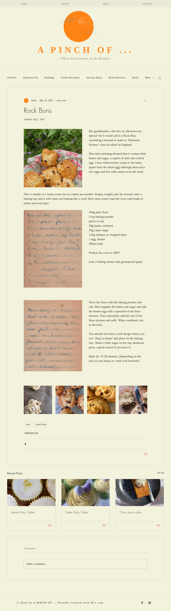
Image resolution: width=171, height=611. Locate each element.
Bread (135, 77)
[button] (159, 77)
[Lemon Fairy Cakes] (31, 492)
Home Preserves (117, 77)
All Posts (11, 77)
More (148, 77)
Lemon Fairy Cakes (23, 512)
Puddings (49, 77)
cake (28, 424)
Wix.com (97, 602)
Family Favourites (70, 77)
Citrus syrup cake (130, 512)
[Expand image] (38, 400)
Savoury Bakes (94, 77)
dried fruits (41, 424)
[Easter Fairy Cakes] (85, 492)
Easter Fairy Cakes (76, 512)
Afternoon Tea (30, 77)
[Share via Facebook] (25, 444)
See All (160, 473)
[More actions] (145, 101)
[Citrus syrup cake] (140, 492)
